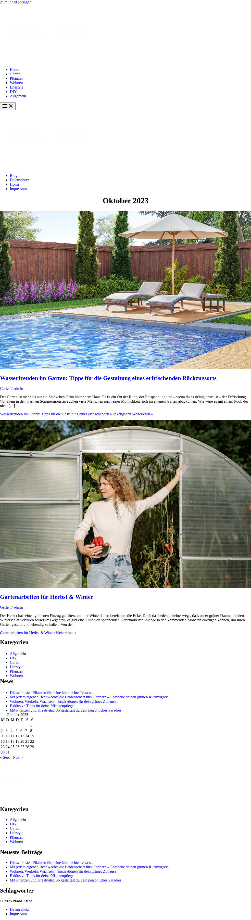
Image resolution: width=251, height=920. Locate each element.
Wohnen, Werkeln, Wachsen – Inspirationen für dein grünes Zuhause (63, 701)
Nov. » (18, 757)
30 (3, 752)
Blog (13, 175)
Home (14, 69)
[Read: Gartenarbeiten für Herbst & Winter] (125, 586)
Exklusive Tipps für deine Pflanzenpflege (42, 706)
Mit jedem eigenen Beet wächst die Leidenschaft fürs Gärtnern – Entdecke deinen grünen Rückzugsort (89, 697)
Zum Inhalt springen (15, 2)
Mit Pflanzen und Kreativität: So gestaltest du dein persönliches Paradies (65, 710)
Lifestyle (16, 87)
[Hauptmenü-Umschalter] (8, 106)
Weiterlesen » (76, 414)
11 (12, 736)
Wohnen (16, 83)
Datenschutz (19, 180)
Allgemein (18, 96)
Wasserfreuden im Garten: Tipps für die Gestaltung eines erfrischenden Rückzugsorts (108, 378)
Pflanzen (16, 78)
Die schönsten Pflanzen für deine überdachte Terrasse (51, 692)
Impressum (18, 189)
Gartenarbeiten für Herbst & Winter (46, 597)
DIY (13, 91)
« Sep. (5, 757)
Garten (15, 74)
